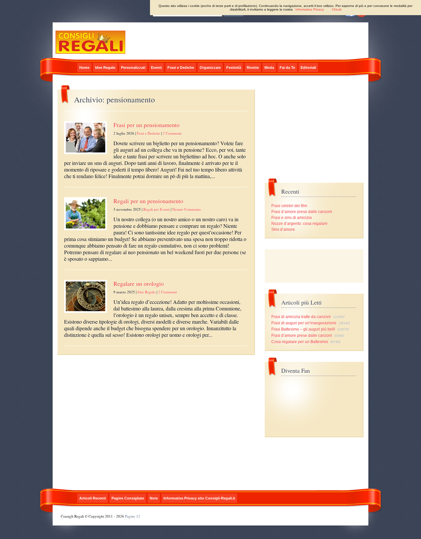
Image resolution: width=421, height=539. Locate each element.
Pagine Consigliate (127, 498)
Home (84, 67)
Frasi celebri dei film (289, 205)
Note (154, 498)
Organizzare (210, 67)
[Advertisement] (314, 266)
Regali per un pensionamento (148, 201)
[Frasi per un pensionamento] (85, 154)
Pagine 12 (132, 516)
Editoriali (308, 67)
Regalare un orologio (138, 283)
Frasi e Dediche (180, 67)
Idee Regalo (105, 67)
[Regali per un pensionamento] (85, 230)
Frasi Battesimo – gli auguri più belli (303, 329)
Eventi (156, 67)
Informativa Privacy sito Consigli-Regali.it (199, 498)
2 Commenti (172, 133)
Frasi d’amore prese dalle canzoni (301, 211)
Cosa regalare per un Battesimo (299, 341)
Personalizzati (133, 67)
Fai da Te (287, 67)
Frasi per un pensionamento (146, 125)
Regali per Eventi (156, 209)
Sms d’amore (283, 229)
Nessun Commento (186, 209)
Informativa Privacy (309, 9)
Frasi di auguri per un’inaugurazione (303, 323)
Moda (269, 67)
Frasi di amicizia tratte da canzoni (301, 316)
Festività (233, 67)
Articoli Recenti (92, 498)
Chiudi (336, 9)
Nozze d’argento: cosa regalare (299, 223)
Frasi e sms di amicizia (291, 217)
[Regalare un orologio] (85, 313)
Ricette (253, 67)
